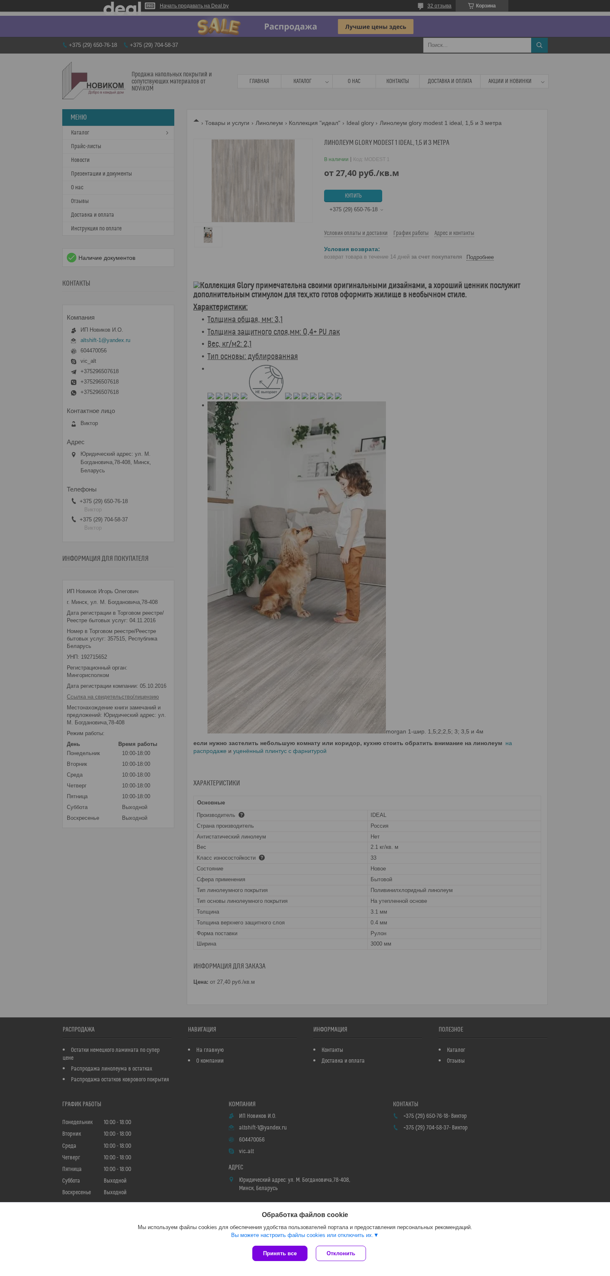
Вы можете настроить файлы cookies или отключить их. (302, 1235)
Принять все (280, 1253)
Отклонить (341, 1253)
